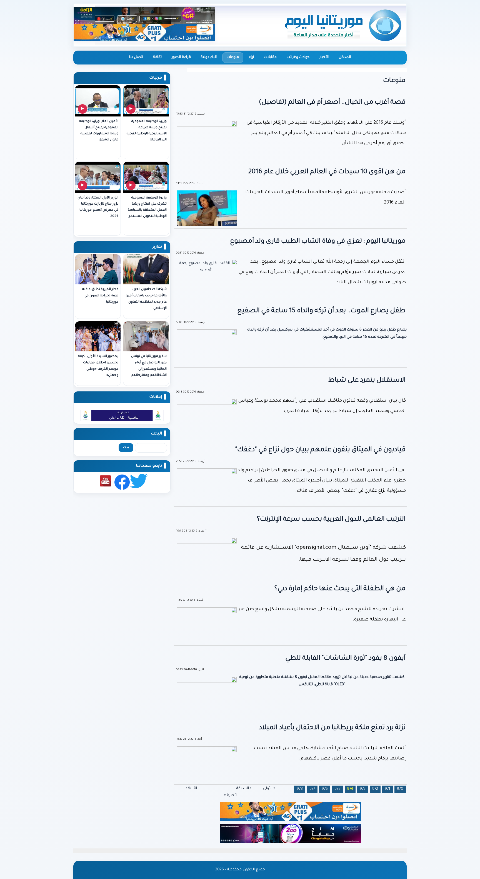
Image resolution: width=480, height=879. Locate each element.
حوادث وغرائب (298, 57)
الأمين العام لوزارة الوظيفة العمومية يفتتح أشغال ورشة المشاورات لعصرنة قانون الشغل (98, 131)
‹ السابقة (243, 788)
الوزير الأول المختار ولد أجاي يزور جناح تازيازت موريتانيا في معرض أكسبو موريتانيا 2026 (98, 207)
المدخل (345, 57)
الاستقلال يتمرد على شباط (367, 380)
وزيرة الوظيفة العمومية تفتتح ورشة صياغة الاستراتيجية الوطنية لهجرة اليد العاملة (146, 131)
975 (337, 789)
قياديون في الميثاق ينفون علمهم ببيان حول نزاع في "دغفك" (320, 450)
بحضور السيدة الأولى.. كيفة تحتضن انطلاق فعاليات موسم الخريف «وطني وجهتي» (98, 366)
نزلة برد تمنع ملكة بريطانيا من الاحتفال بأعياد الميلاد (332, 728)
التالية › (191, 788)
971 (387, 789)
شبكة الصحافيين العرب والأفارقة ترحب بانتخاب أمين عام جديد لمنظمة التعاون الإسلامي (146, 299)
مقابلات (270, 57)
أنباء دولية (209, 57)
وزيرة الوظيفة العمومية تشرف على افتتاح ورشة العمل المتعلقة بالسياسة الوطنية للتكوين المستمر (147, 207)
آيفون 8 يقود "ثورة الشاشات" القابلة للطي (345, 658)
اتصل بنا (136, 57)
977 (312, 789)
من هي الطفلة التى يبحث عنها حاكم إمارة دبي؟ (340, 589)
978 (300, 789)
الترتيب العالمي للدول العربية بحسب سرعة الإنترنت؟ (331, 519)
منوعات (233, 57)
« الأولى (269, 788)
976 (325, 789)
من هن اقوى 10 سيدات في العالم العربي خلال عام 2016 (327, 172)
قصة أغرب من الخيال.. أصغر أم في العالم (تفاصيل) (332, 102)
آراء (251, 57)
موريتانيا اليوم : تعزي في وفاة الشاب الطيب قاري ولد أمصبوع (318, 241)
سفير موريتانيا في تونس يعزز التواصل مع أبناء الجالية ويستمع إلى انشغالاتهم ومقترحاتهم (149, 366)
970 (400, 789)
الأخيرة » (231, 795)
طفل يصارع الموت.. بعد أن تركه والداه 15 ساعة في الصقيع (321, 311)
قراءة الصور (181, 57)
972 (375, 789)
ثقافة (157, 57)
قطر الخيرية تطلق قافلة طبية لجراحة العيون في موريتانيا (100, 296)
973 (363, 789)
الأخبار (324, 57)
